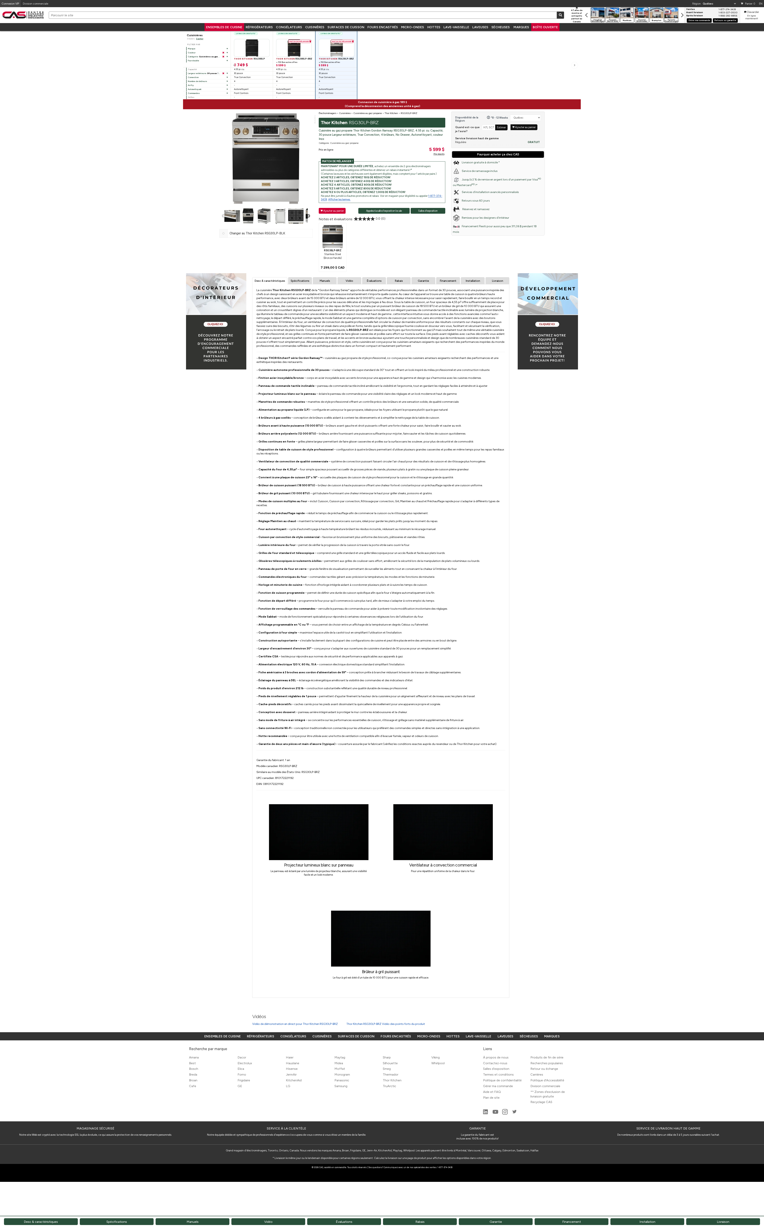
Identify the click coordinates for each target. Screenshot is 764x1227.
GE (240, 1086)
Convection (193, 77)
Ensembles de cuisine (224, 27)
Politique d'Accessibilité (547, 1080)
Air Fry (191, 85)
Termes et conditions (498, 1074)
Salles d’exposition (496, 1069)
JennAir (291, 1074)
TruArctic (389, 1086)
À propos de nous (496, 1057)
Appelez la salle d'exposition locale (384, 210)
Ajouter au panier (332, 210)
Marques (521, 27)
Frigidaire (244, 1080)
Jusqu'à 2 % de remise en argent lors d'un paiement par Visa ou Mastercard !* (497, 182)
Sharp (387, 1057)
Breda (193, 1074)
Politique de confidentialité (502, 1080)
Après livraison (694, 16)
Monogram (342, 1074)
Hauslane (292, 1063)
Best (192, 1063)
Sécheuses (500, 27)
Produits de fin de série (546, 1057)
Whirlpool (438, 1063)
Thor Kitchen (392, 1080)
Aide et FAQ (492, 1092)
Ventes (690, 9)
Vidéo (349, 281)
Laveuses (480, 27)
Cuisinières (314, 27)
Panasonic (341, 1080)
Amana (194, 1057)
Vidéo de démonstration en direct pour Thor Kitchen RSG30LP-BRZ (295, 1024)
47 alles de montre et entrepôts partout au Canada (577, 16)
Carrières (536, 1074)
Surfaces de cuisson (345, 27)
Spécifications (300, 281)
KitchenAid (294, 1080)
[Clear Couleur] (223, 53)
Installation (473, 281)
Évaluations (374, 281)
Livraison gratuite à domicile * (481, 162)
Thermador (390, 1074)
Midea (338, 1063)
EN (760, 3)
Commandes (194, 93)
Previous (223, 216)
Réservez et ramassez (475, 209)
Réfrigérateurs (259, 27)
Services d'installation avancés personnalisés (490, 192)
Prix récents (439, 154)
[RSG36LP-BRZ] (333, 236)
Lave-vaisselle (456, 27)
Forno (242, 1074)
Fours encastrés (382, 27)
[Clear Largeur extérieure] (223, 73)
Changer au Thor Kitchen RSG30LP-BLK (257, 233)
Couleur (192, 52)
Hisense (292, 1069)
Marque (191, 48)
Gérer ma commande (699, 20)
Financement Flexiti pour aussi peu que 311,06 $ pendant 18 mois (495, 229)
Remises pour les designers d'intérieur (485, 217)
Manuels (325, 281)
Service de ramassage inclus (480, 171)
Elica (241, 1069)
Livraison (497, 281)
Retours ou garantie (725, 20)
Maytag (339, 1057)
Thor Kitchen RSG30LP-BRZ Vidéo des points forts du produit (385, 1024)
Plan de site (491, 1097)
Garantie (423, 281)
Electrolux (245, 1063)
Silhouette (390, 1063)
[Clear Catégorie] (223, 56)
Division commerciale (545, 1086)
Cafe (192, 1086)
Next (308, 216)
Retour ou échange (544, 1069)
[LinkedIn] (486, 1113)
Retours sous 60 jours (476, 200)
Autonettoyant (194, 89)
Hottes (433, 27)
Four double (193, 60)
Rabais (399, 281)
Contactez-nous (495, 1063)
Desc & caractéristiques (269, 281)
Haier (289, 1057)
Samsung (340, 1086)
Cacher (199, 38)
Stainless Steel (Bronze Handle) (333, 254)
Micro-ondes (412, 27)
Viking (435, 1057)
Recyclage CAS (541, 1102)
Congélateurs (289, 27)
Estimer (501, 127)
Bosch (193, 1069)
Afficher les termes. (339, 199)
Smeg (387, 1069)
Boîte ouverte (545, 27)
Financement (448, 281)
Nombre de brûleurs (197, 81)
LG (288, 1086)
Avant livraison (694, 12)
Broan (193, 1080)
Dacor (242, 1057)
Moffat (339, 1069)
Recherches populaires (546, 1063)
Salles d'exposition (428, 210)
